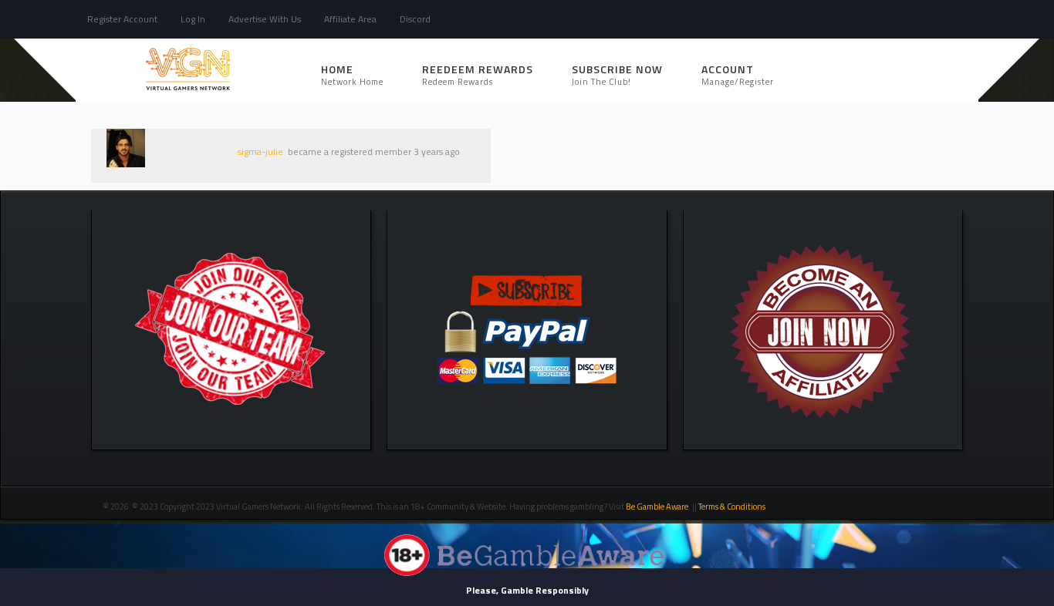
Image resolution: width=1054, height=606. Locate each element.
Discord (415, 19)
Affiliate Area (350, 19)
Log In (193, 19)
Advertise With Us (264, 19)
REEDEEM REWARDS (477, 74)
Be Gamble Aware (657, 506)
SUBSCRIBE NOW (617, 74)
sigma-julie (260, 151)
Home (352, 74)
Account (737, 74)
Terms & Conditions (732, 506)
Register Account (122, 19)
